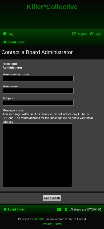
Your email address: (16, 74)
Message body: (13, 110)
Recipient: (10, 63)
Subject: (8, 98)
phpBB (38, 218)
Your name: (11, 86)
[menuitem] (8, 34)
